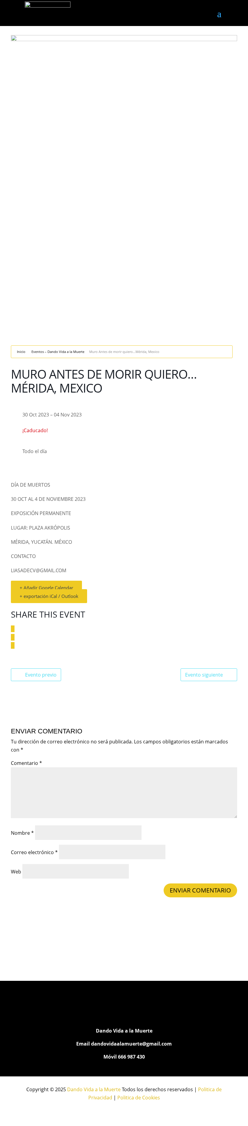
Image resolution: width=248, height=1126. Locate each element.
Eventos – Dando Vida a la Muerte (57, 351)
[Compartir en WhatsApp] (13, 637)
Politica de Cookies (138, 1097)
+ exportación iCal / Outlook (49, 596)
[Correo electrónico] (13, 645)
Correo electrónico (34, 852)
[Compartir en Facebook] (13, 628)
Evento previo (41, 674)
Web (16, 871)
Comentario (26, 763)
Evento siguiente (204, 674)
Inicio (21, 351)
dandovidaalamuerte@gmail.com (131, 1043)
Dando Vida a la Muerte (94, 1089)
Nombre (22, 833)
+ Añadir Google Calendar (46, 588)
